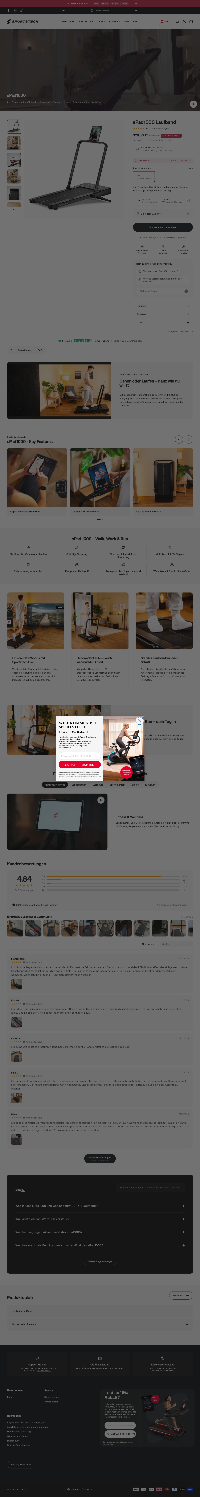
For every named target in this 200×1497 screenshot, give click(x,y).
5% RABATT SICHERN (79, 764)
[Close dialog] (139, 721)
